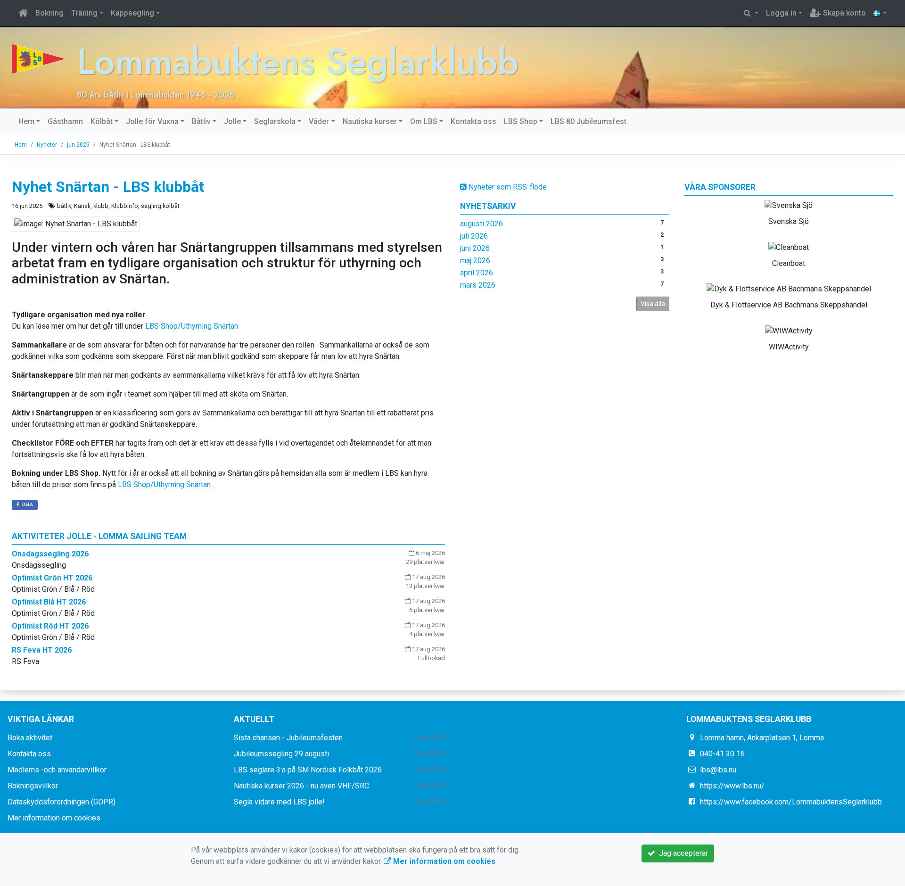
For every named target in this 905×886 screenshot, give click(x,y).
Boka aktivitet (30, 737)
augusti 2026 (481, 223)
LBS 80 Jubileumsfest (588, 121)
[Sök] (751, 13)
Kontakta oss (473, 121)
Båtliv (201, 121)
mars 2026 (477, 285)
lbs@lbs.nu (718, 769)
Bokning (49, 12)
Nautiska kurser (370, 121)
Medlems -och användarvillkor (57, 769)
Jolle (232, 121)
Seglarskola (275, 121)
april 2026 (476, 272)
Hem (26, 121)
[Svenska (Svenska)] (880, 13)
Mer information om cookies (54, 817)
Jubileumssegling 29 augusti (281, 753)
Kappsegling (132, 12)
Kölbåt (101, 121)
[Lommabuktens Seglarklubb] (38, 58)
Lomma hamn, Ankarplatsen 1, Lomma (762, 737)
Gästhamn (65, 121)
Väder (319, 121)
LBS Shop (520, 121)
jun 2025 (78, 144)
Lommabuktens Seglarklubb (297, 61)
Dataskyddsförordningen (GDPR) (61, 801)
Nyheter (47, 144)
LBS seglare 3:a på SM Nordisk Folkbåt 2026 (308, 769)
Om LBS (423, 121)
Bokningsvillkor (33, 785)
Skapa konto (843, 12)
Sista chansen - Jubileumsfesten (288, 737)
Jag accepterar (681, 853)
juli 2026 (474, 236)
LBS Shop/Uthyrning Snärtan (191, 326)
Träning (84, 12)
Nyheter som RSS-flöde (507, 186)
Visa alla (653, 303)
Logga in (781, 12)
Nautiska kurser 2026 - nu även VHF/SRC (301, 785)
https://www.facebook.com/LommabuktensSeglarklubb (791, 801)
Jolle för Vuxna (152, 121)
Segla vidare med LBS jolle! (279, 801)
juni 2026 (475, 248)
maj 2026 (475, 260)
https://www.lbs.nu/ (732, 785)
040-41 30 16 (722, 753)
